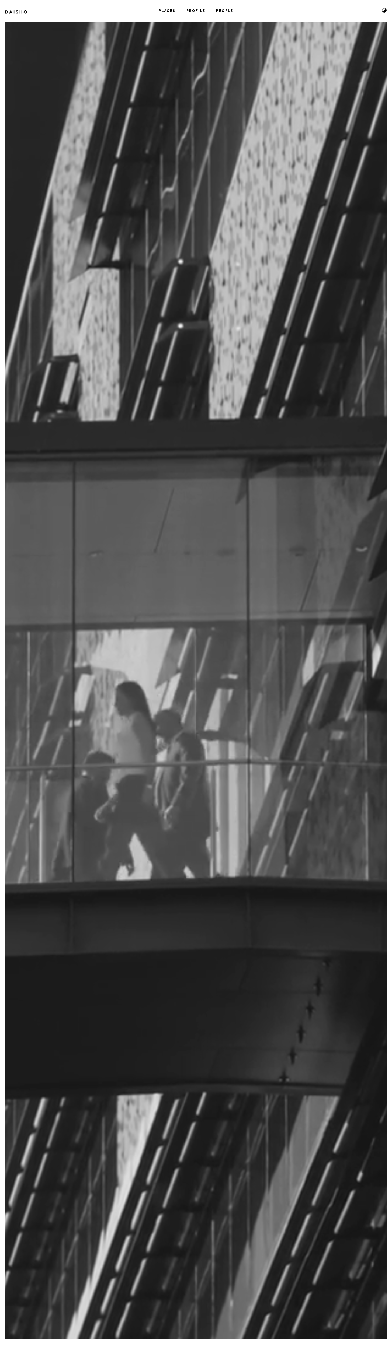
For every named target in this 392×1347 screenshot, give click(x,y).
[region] (196, 680)
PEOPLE (224, 11)
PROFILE (196, 11)
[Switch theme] (384, 10)
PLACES (167, 11)
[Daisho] (16, 10)
